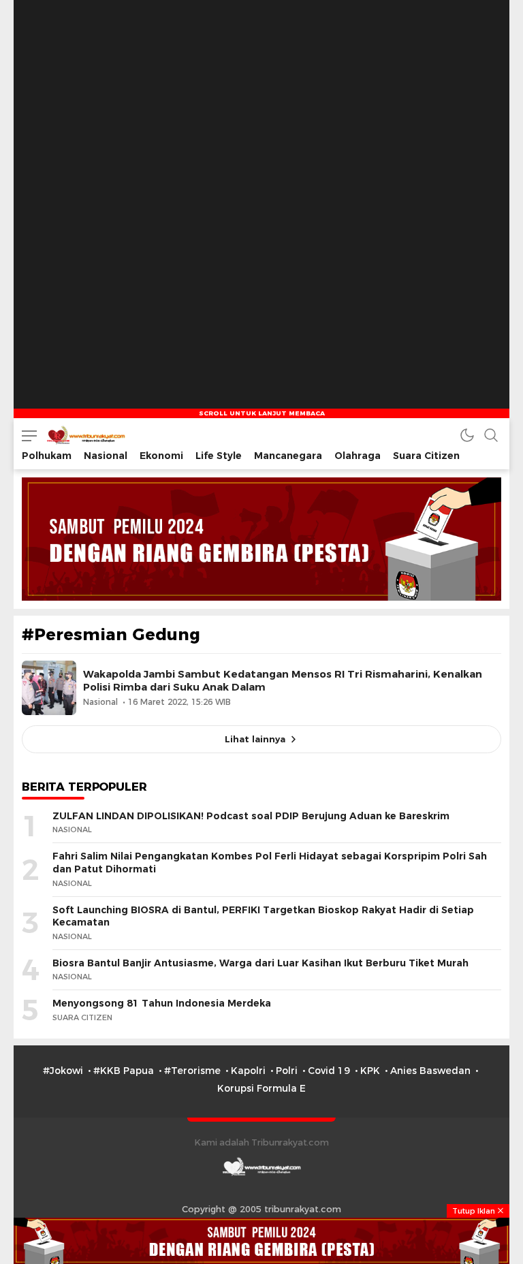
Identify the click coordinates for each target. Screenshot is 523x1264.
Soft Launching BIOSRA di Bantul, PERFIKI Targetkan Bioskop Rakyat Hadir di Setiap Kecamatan (263, 916)
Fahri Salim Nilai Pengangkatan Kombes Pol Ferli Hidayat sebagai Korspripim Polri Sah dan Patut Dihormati (269, 862)
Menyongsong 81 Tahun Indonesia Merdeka (161, 1003)
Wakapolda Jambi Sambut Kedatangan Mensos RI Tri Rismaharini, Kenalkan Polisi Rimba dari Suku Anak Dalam (282, 680)
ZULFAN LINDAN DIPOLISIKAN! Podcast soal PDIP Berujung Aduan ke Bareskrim (250, 815)
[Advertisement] (261, 85)
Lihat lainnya (255, 738)
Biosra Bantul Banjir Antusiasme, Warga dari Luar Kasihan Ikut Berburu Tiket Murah (260, 963)
